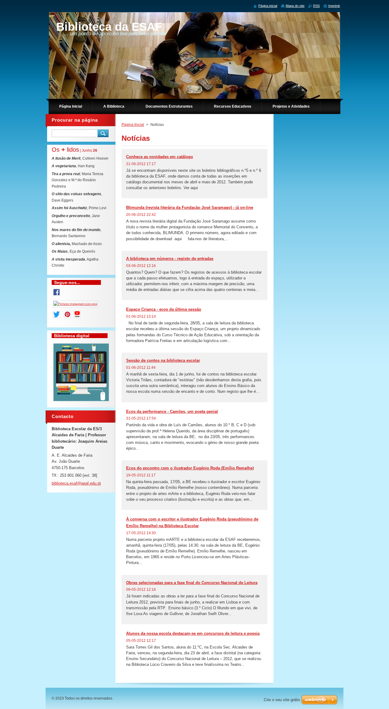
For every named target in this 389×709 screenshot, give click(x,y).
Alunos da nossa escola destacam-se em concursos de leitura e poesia (193, 633)
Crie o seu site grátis (282, 699)
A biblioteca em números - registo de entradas (169, 258)
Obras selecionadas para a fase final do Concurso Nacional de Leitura (191, 582)
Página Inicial (133, 124)
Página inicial (267, 6)
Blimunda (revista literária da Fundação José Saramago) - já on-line (189, 207)
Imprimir (334, 6)
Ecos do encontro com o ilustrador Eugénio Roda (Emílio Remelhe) (190, 468)
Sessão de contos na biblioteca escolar (163, 360)
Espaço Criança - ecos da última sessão (163, 309)
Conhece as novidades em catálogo (159, 156)
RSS (316, 6)
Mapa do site (295, 6)
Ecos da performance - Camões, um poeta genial (172, 411)
